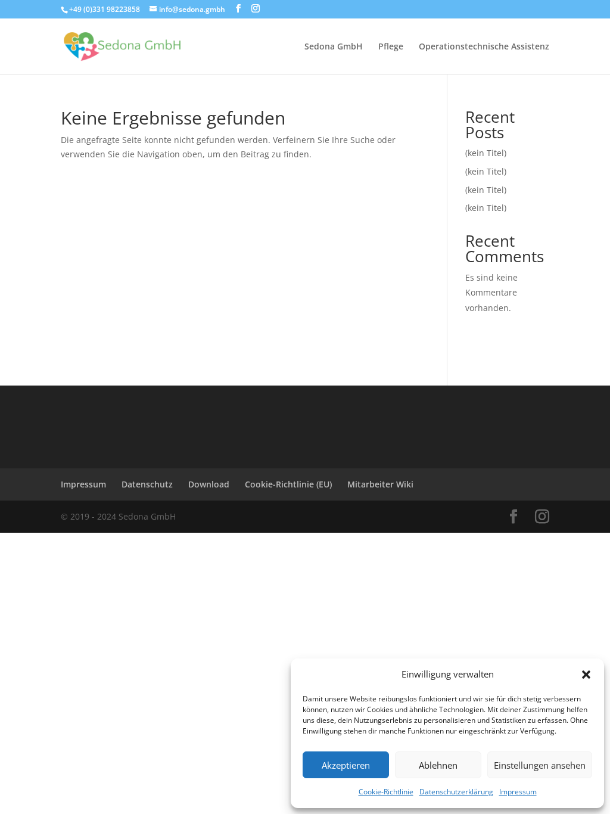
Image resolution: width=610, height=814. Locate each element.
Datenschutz (147, 484)
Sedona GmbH (333, 47)
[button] (586, 675)
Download (208, 484)
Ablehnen (438, 765)
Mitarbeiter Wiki (380, 484)
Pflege (390, 47)
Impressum (518, 792)
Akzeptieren (346, 765)
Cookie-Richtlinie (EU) (288, 484)
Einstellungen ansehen (540, 765)
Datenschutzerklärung (456, 792)
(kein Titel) (485, 153)
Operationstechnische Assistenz (484, 47)
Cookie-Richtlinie (386, 792)
